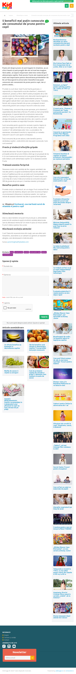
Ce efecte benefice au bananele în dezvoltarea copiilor (12, 346)
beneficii (26, 252)
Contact (6, 640)
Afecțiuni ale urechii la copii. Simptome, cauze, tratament (62, 425)
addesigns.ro (60, 671)
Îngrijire (11, 15)
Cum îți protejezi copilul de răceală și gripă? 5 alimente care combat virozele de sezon (37, 374)
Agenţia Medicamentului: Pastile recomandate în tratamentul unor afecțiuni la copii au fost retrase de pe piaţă (13, 404)
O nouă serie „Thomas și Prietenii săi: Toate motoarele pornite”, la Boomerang (62, 111)
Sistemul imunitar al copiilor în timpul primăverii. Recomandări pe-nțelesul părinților (62, 156)
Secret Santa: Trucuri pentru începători (61, 468)
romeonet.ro (70, 671)
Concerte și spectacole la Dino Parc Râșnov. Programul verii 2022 (62, 133)
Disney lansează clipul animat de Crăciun (61, 617)
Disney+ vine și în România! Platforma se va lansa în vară (62, 383)
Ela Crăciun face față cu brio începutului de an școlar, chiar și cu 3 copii (62, 65)
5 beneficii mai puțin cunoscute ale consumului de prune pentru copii (50, 15)
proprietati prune (8, 255)
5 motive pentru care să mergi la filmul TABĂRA (62, 528)
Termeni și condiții (10, 637)
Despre (6, 635)
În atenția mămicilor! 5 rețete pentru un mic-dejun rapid (61, 293)
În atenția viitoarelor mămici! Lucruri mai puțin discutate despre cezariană (62, 201)
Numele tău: (8, 266)
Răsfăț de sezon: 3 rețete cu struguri (11, 372)
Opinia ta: (7, 275)
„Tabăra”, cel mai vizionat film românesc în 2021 (62, 447)
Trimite (44, 317)
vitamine (44, 252)
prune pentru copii (35, 252)
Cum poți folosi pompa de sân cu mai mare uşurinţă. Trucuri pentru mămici (62, 360)
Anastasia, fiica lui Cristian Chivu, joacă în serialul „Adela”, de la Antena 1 (62, 595)
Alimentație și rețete (22, 15)
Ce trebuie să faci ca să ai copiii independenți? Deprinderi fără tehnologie (62, 270)
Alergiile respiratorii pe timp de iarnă (62, 508)
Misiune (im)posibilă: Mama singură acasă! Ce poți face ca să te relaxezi (62, 225)
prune (11, 252)
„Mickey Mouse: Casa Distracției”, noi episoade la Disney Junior (61, 315)
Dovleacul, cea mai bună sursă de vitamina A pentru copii (23, 205)
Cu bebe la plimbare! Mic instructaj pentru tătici (61, 247)
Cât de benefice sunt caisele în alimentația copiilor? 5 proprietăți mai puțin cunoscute (37, 347)
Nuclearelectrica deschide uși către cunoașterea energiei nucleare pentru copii (61, 42)
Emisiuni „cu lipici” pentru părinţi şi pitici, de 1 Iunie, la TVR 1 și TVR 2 (62, 87)
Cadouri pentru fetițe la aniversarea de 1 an (62, 404)
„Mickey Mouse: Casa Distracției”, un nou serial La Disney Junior (62, 549)
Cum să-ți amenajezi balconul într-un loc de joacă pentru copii (62, 179)
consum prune (19, 252)
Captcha (7, 303)
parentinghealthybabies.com (18, 242)
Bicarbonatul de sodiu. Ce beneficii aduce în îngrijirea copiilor (62, 338)
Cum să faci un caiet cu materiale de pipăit (62, 488)
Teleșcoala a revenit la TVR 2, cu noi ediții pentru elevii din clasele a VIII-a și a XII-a (62, 571)
